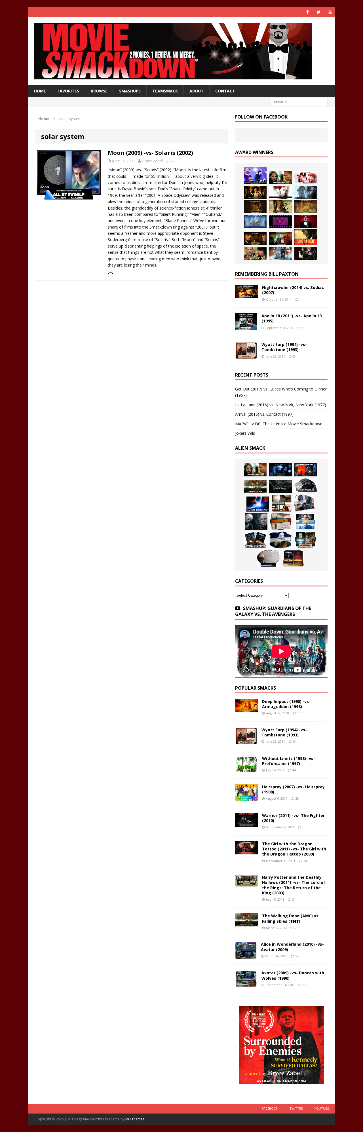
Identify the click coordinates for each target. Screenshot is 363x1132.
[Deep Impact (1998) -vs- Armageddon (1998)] (246, 708)
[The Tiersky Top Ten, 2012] (280, 221)
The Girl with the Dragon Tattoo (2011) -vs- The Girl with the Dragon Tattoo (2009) (294, 849)
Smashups (130, 91)
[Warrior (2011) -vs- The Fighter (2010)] (246, 824)
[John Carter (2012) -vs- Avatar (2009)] (305, 469)
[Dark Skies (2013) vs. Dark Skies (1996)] (280, 469)
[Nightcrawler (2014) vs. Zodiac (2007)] (246, 294)
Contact (225, 91)
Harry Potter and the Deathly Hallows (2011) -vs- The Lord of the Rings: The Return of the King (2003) (293, 885)
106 (299, 713)
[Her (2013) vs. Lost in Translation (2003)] (305, 177)
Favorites (68, 91)
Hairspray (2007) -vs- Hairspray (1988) (293, 789)
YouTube (321, 1108)
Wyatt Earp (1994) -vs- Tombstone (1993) (284, 347)
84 (295, 356)
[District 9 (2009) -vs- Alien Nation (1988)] (281, 521)
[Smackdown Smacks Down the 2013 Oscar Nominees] (305, 221)
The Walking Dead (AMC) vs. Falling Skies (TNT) (291, 918)
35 (304, 827)
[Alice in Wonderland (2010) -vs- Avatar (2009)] (246, 955)
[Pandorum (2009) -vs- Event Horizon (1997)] (256, 521)
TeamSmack (165, 91)
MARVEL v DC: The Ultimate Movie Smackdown (278, 423)
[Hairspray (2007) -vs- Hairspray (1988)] (246, 798)
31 (294, 899)
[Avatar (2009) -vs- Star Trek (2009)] (304, 503)
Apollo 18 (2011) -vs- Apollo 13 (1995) (291, 318)
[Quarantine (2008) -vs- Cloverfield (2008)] (282, 503)
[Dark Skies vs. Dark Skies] (280, 486)
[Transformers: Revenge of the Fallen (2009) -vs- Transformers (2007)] (255, 539)
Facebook (270, 1108)
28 (296, 928)
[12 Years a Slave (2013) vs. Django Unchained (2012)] (255, 206)
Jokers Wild (245, 433)
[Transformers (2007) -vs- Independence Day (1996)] (293, 558)
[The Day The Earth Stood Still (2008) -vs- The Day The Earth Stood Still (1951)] (305, 539)
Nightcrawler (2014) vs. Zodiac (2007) (293, 290)
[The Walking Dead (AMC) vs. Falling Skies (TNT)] (255, 486)
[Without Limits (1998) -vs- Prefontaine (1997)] (246, 769)
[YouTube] (330, 12)
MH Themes (134, 1119)
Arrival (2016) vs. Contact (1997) (264, 414)
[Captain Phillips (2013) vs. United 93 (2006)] (280, 206)
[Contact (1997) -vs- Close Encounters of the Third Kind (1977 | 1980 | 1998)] (305, 521)
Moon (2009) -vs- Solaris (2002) (150, 153)
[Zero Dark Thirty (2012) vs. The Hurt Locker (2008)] (280, 238)
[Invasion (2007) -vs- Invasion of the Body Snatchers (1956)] (268, 558)
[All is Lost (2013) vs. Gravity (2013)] (305, 192)
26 (297, 956)
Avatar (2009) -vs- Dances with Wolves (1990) (292, 975)
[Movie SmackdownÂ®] (181, 51)
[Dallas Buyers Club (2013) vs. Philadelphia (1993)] (280, 192)
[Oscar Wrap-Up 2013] (305, 206)
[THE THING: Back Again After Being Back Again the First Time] (305, 485)
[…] (110, 271)
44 (294, 770)
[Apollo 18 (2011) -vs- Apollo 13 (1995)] (246, 327)
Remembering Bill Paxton (267, 274)
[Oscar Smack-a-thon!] (255, 221)
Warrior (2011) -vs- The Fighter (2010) (293, 818)
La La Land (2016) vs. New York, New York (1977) (280, 404)
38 (297, 798)
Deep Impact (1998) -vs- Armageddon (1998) (286, 704)
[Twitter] (319, 12)
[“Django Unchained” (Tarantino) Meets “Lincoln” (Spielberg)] (305, 237)
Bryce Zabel (152, 160)
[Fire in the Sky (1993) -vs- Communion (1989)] (280, 539)
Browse (99, 91)
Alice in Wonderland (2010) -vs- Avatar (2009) (292, 946)
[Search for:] (299, 101)
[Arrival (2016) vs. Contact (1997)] (280, 177)
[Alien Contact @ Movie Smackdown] (257, 504)
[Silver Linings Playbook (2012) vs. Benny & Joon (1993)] (255, 253)
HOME (40, 91)
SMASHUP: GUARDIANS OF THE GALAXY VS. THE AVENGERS (273, 611)
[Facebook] (308, 12)
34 (305, 861)
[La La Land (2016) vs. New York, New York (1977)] (255, 175)
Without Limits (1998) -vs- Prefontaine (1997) (288, 761)
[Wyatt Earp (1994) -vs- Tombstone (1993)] (246, 355)
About (196, 91)
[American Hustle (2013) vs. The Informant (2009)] (255, 192)
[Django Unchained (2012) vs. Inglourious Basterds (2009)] (255, 238)
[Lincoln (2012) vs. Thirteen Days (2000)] (305, 253)
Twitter (296, 1108)
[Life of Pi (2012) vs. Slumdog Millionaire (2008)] (280, 253)
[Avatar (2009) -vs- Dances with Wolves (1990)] (246, 984)
